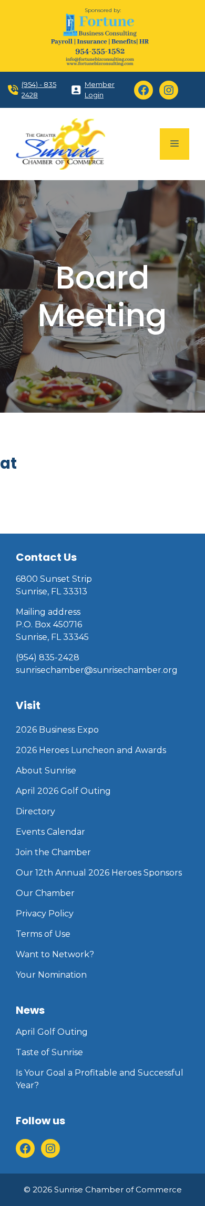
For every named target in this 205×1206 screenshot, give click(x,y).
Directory (35, 811)
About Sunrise (46, 771)
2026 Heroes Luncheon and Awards (91, 750)
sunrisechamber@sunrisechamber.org (97, 670)
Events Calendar (50, 832)
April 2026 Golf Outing (63, 791)
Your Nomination (51, 975)
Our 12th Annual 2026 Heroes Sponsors (99, 873)
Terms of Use (43, 934)
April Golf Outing (52, 1032)
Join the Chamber (53, 852)
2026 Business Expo (57, 730)
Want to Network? (55, 954)
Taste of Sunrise (49, 1052)
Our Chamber (45, 893)
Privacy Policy (45, 914)
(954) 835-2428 (47, 657)
